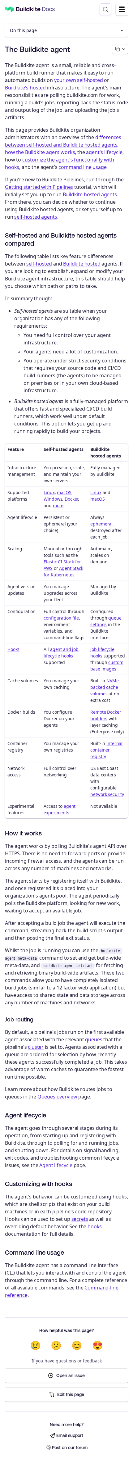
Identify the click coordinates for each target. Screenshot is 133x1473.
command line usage (82, 167)
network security (107, 794)
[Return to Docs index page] (35, 9)
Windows (53, 499)
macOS (64, 492)
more (58, 505)
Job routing (19, 1019)
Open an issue (70, 1375)
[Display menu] (122, 9)
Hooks (13, 649)
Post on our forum (70, 1447)
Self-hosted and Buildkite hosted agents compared (61, 239)
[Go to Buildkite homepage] (9, 9)
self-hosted (39, 263)
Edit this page (70, 1394)
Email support (69, 1435)
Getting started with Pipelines (39, 187)
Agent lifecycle (25, 1115)
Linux (49, 492)
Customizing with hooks (38, 1183)
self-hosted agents (35, 216)
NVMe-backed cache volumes (105, 687)
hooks (95, 1226)
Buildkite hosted (81, 263)
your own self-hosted (78, 80)
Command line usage (34, 1252)
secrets (79, 1219)
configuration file (61, 618)
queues (93, 1039)
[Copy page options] (120, 49)
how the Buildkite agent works (40, 152)
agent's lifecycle (104, 152)
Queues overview (57, 1096)
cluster (36, 1046)
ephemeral (101, 524)
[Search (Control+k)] (105, 9)
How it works (23, 833)
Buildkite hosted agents (90, 194)
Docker (71, 499)
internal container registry (106, 749)
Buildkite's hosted (25, 87)
